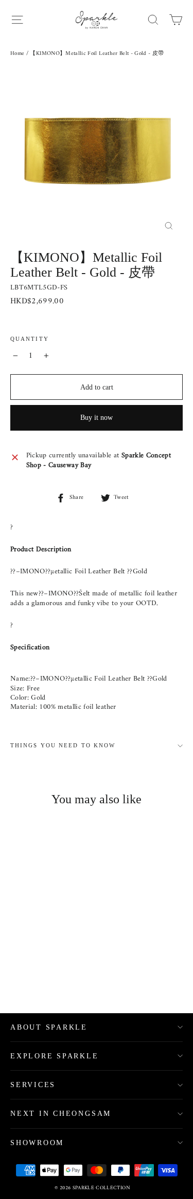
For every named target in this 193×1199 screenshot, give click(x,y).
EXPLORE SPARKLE (54, 1056)
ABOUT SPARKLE (48, 1027)
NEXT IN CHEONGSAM (60, 1113)
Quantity (29, 339)
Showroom (37, 1143)
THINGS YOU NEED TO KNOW (62, 745)
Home (17, 54)
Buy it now (96, 417)
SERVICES (33, 1085)
